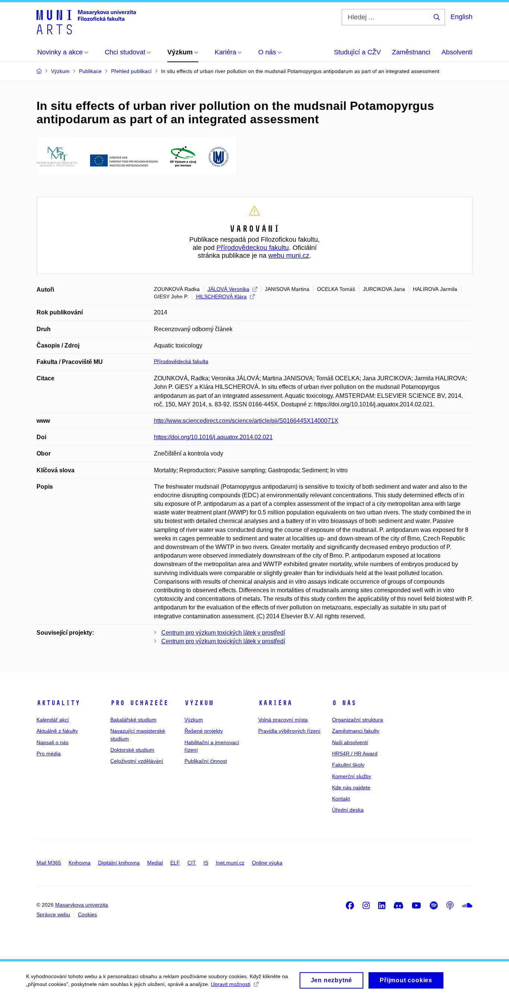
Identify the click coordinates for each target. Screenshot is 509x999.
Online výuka (267, 863)
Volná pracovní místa (283, 720)
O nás (344, 703)
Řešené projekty (203, 731)
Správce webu (53, 914)
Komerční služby (351, 776)
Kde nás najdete (351, 787)
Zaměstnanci (411, 52)
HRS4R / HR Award (354, 754)
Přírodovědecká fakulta (181, 361)
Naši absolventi (350, 742)
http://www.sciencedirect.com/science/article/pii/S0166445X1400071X (246, 421)
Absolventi (457, 52)
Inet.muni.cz (230, 863)
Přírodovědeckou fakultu (252, 247)
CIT (191, 863)
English (461, 16)
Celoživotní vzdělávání (136, 761)
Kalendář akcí (53, 720)
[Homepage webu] (86, 21)
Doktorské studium (132, 750)
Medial (155, 863)
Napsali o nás (53, 742)
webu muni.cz (288, 255)
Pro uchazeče (139, 703)
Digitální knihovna (119, 863)
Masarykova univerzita (81, 905)
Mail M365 (49, 863)
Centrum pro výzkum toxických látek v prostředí (223, 632)
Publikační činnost (205, 761)
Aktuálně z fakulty (57, 731)
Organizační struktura (357, 720)
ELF (175, 863)
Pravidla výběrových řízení (289, 731)
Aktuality (58, 703)
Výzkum (199, 703)
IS (205, 863)
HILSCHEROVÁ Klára (221, 296)
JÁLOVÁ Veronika (228, 289)
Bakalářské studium (133, 720)
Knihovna (80, 863)
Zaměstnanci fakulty (355, 731)
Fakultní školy (348, 765)
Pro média (49, 754)
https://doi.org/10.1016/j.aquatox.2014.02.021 (213, 437)
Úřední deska (348, 810)
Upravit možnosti (230, 984)
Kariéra (275, 703)
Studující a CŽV (357, 52)
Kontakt (341, 799)
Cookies (87, 914)
